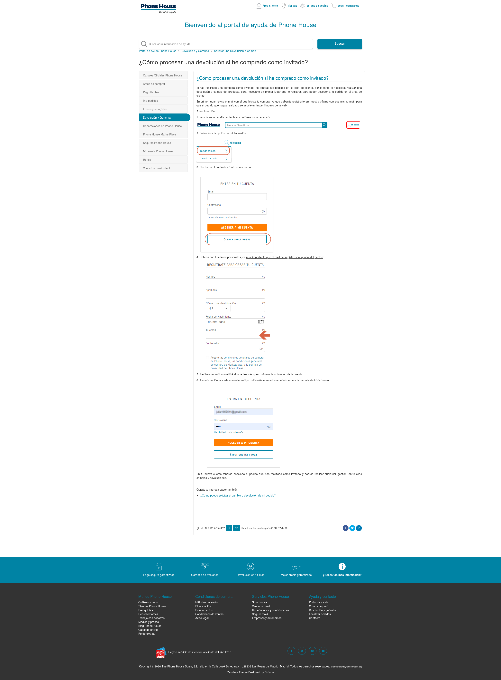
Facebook (346, 528)
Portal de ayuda (319, 602)
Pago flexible (151, 92)
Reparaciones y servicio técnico (271, 610)
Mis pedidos (150, 101)
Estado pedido (204, 610)
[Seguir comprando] (345, 5)
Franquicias (145, 610)
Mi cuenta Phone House (158, 151)
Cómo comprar (318, 606)
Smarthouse (259, 602)
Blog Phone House (149, 626)
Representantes (148, 614)
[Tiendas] (289, 5)
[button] (229, 528)
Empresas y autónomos (266, 618)
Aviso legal (202, 618)
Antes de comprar (154, 84)
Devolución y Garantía (195, 51)
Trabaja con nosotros (151, 618)
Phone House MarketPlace (159, 134)
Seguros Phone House (157, 143)
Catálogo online (148, 630)
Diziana (269, 672)
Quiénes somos (148, 602)
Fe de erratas (146, 634)
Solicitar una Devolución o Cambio (235, 51)
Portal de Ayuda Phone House (157, 51)
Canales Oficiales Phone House (162, 75)
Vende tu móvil (261, 606)
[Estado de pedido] (314, 5)
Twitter (352, 528)
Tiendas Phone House (152, 606)
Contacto (314, 618)
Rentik (147, 160)
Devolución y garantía (322, 610)
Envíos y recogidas (155, 109)
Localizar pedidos (320, 614)
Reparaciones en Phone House (162, 126)
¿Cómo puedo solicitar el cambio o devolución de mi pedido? (238, 495)
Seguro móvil (260, 614)
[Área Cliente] (267, 5)
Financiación (203, 606)
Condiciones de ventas (209, 614)
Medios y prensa (148, 622)
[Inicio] (158, 8)
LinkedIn (359, 528)
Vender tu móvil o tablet (157, 168)
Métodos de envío (206, 602)
